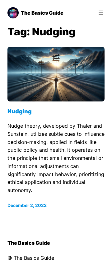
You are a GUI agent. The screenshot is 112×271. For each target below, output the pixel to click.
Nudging (19, 111)
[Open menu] (101, 13)
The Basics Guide (42, 13)
